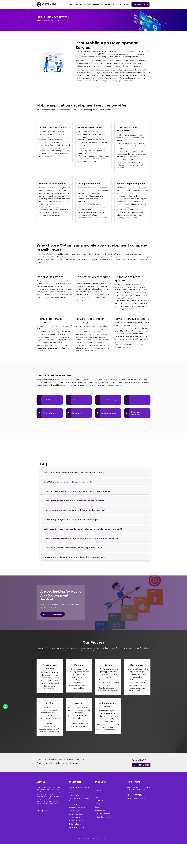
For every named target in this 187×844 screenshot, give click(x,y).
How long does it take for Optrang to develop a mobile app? (73, 548)
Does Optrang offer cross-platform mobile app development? (74, 500)
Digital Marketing (75, 824)
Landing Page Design (76, 814)
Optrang (93, 838)
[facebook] (42, 810)
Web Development (75, 811)
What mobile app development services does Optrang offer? (74, 472)
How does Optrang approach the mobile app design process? (74, 510)
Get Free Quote (140, 4)
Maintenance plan (101, 810)
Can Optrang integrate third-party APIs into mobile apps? (72, 519)
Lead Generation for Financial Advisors (79, 800)
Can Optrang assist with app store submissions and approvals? (75, 557)
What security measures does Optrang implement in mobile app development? (83, 529)
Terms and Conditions (102, 814)
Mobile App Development (78, 827)
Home (39, 20)
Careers (97, 807)
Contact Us (124, 4)
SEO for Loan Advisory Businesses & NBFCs (76, 794)
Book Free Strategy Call (52, 614)
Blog (96, 797)
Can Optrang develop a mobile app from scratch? (68, 482)
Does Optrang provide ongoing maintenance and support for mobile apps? (81, 538)
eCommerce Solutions (76, 821)
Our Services (106, 4)
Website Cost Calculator (89, 4)
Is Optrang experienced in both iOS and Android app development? (77, 491)
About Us (74, 4)
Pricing (116, 4)
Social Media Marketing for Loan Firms (80, 788)
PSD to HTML (74, 804)
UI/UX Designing (74, 817)
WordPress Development (77, 807)
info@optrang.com (139, 798)
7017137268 (140, 760)
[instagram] (47, 810)
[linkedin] (38, 810)
